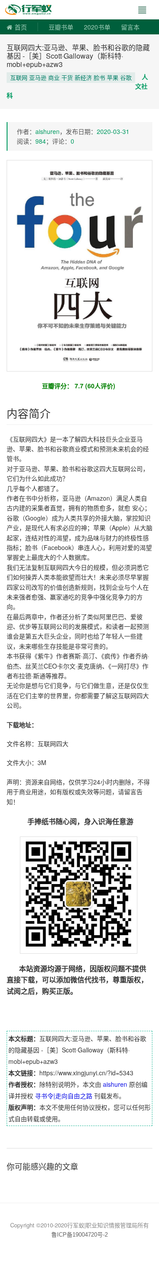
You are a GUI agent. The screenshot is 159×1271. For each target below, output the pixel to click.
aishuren (47, 131)
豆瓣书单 (61, 26)
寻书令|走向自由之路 (63, 1095)
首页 (21, 26)
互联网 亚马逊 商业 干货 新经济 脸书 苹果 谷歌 (71, 77)
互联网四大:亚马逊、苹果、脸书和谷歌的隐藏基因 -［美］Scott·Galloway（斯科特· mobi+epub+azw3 (78, 55)
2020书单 (97, 26)
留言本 (130, 26)
